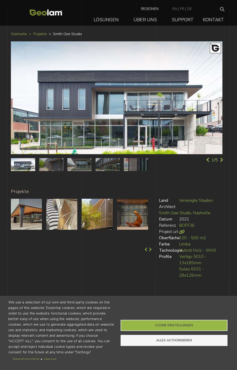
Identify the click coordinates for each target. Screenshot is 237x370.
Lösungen (106, 20)
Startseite (19, 34)
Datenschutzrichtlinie (26, 359)
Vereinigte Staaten (196, 200)
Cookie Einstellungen (174, 325)
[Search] (222, 9)
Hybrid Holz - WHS (197, 250)
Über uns (145, 20)
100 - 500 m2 (192, 238)
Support (183, 20)
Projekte (40, 34)
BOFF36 (187, 225)
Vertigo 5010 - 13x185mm (193, 260)
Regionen (150, 8)
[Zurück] (145, 249)
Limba (184, 244)
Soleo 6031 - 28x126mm (191, 272)
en (174, 8)
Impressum (50, 359)
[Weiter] (150, 249)
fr (182, 8)
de (189, 8)
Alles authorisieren (174, 340)
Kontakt (213, 20)
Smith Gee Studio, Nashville (184, 213)
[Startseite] (46, 13)
